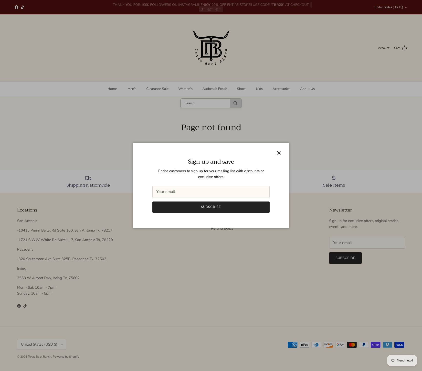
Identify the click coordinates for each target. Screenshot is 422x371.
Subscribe (211, 207)
